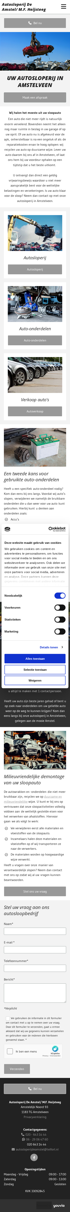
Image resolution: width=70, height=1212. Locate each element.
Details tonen (49, 647)
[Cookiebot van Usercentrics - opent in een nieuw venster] (49, 529)
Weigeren (35, 680)
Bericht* (9, 979)
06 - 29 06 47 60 (37, 1139)
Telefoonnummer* (16, 961)
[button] (35, 23)
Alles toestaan (35, 658)
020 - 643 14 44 (33, 1134)
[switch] (60, 608)
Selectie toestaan (35, 669)
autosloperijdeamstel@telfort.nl (35, 1149)
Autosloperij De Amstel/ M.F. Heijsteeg (24, 7)
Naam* (8, 924)
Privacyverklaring (35, 1117)
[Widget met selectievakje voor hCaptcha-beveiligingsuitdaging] (33, 1051)
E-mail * (9, 942)
